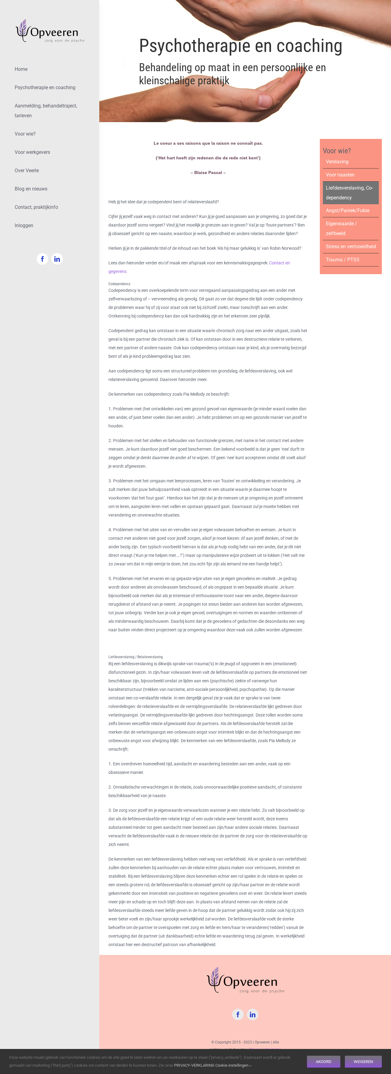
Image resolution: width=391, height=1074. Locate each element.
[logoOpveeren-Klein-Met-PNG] (50, 20)
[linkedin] (57, 259)
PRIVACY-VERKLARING (194, 1065)
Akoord (323, 1061)
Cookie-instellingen (232, 1065)
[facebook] (42, 259)
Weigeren (363, 1061)
